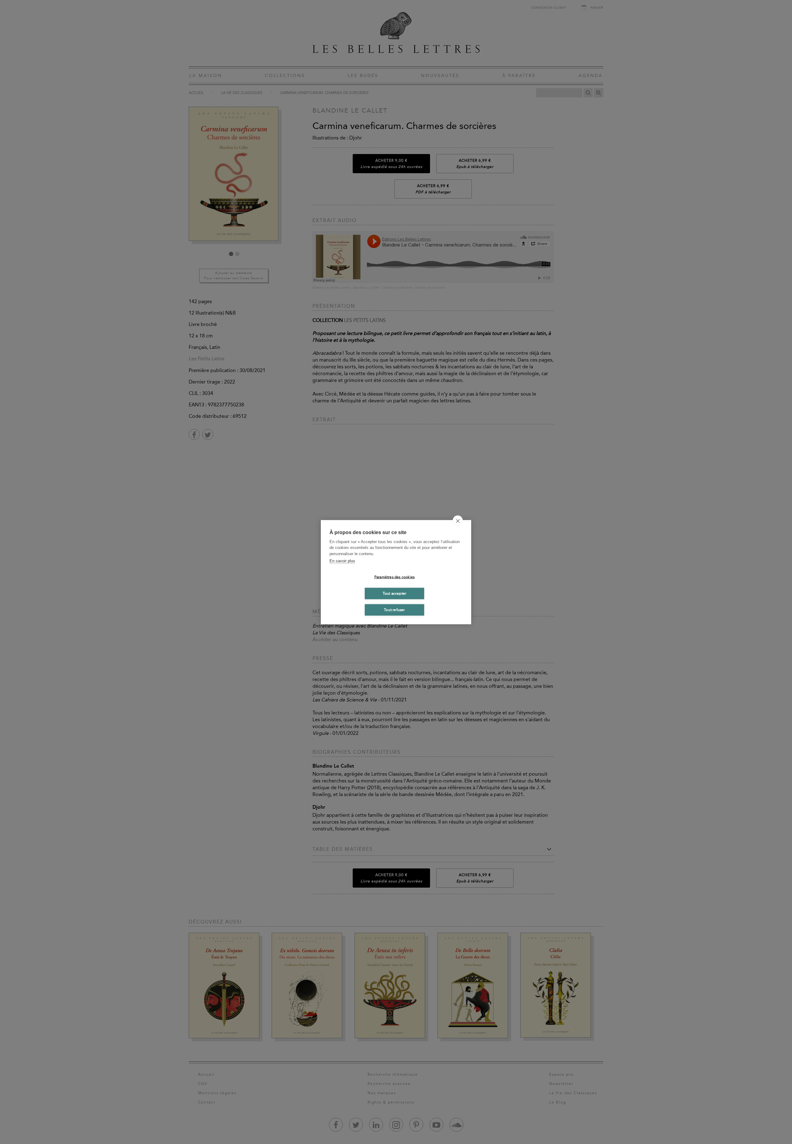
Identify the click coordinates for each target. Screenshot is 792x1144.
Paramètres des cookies (394, 577)
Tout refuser (394, 610)
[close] (458, 520)
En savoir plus (342, 561)
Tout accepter (395, 593)
